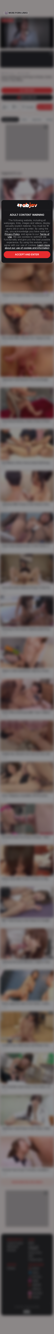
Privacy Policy (12, 234)
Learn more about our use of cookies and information (27, 246)
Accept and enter (27, 254)
